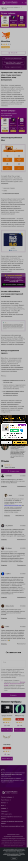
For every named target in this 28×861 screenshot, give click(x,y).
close (27, 416)
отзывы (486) (20, 442)
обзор (6, 442)
